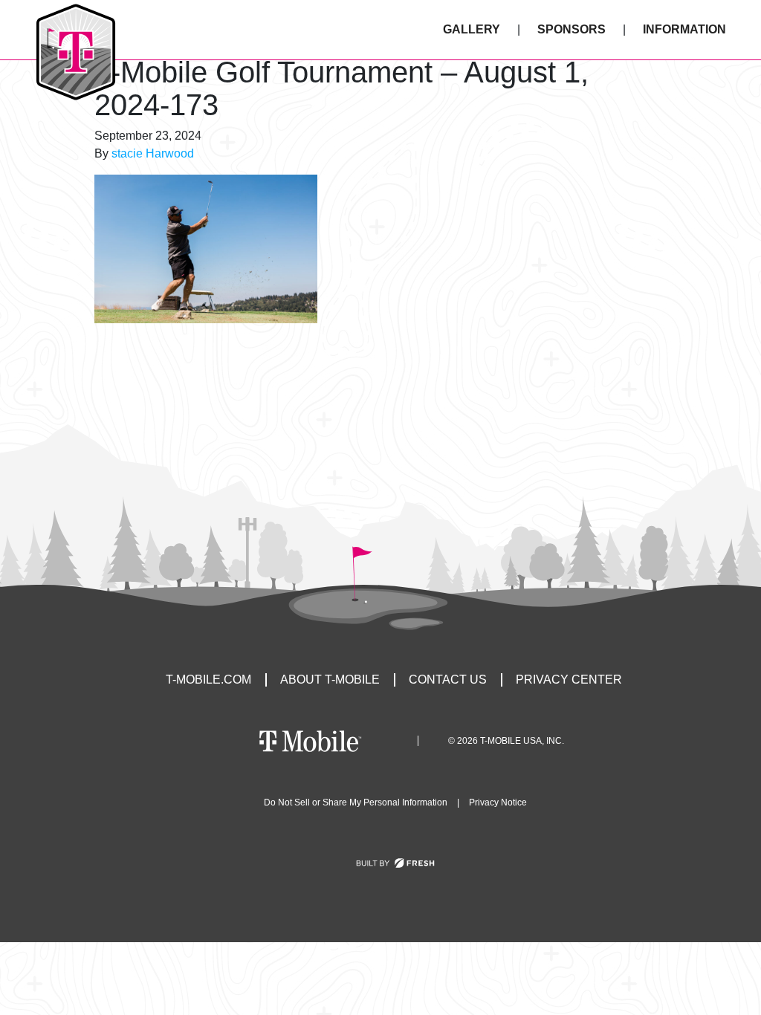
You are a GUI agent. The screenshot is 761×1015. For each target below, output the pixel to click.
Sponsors (571, 29)
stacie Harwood (152, 153)
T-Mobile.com (208, 679)
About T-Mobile (330, 679)
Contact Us (448, 679)
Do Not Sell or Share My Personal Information (355, 802)
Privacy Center (569, 679)
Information (684, 29)
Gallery (471, 29)
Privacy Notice (498, 802)
